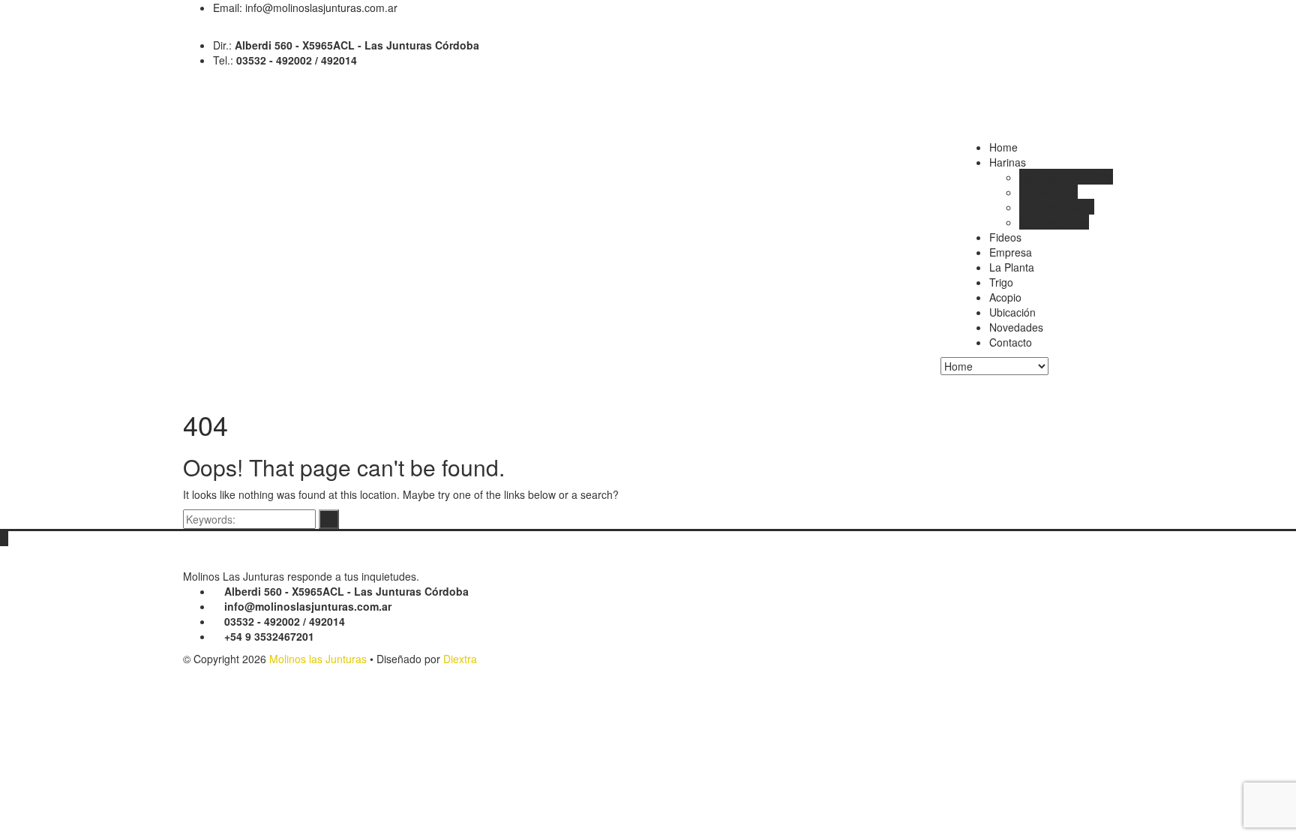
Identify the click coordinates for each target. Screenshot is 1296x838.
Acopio (1005, 297)
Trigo (1001, 282)
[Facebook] (187, 30)
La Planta (1011, 267)
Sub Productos (1054, 222)
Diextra (460, 658)
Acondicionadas (1056, 207)
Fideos (1005, 237)
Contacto (1010, 342)
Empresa (1010, 252)
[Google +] (198, 30)
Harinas (1007, 162)
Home (1003, 147)
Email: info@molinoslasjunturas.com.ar (305, 7)
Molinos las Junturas (318, 658)
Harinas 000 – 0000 (1066, 177)
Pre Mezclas (1048, 192)
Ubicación (1012, 312)
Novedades (1016, 327)
